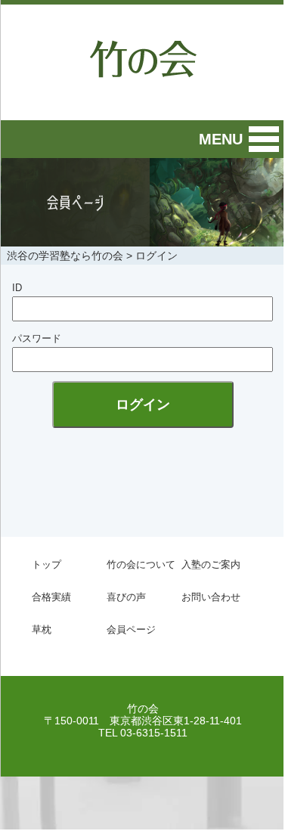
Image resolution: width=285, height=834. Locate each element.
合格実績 (51, 597)
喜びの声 (126, 597)
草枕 (41, 629)
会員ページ (131, 629)
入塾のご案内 (210, 564)
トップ (46, 564)
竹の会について (141, 564)
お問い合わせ (210, 597)
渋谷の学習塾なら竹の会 (65, 256)
